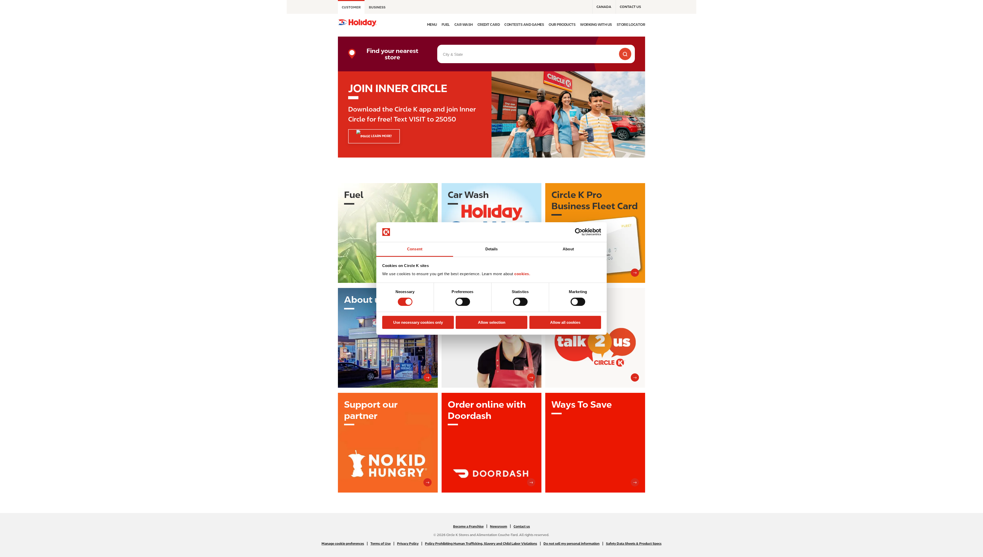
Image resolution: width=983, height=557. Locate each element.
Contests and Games (524, 25)
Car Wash (463, 25)
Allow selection (491, 322)
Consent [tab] (414, 249)
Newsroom (498, 526)
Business (377, 7)
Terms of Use (380, 543)
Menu (432, 25)
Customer (351, 7)
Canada (603, 7)
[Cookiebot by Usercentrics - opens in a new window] (578, 232)
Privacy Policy (408, 543)
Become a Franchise (468, 526)
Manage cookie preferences (343, 543)
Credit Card (488, 25)
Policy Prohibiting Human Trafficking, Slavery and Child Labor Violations (481, 543)
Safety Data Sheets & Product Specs (633, 543)
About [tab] (568, 249)
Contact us (630, 7)
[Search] (625, 54)
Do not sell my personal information (571, 543)
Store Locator (631, 25)
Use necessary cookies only (418, 322)
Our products (562, 25)
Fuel (446, 25)
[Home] (357, 23)
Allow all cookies (565, 322)
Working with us (596, 25)
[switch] (462, 302)
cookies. (522, 274)
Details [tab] (491, 249)
